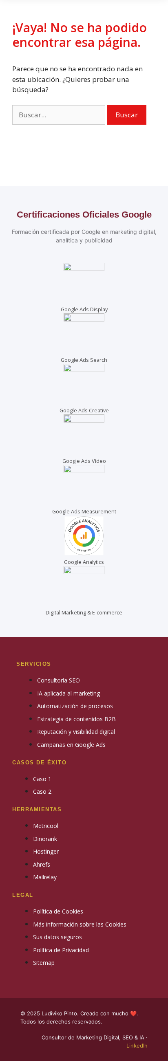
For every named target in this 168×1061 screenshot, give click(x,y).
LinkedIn (137, 1045)
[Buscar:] (59, 114)
